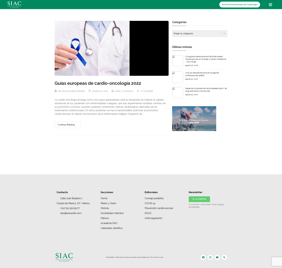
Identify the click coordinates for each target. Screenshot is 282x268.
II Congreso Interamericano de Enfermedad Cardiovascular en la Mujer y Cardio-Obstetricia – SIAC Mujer (205, 59)
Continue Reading (66, 125)
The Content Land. (157, 257)
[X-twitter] (224, 257)
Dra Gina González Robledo (71, 91)
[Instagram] (210, 257)
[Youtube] (217, 257)
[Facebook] (203, 257)
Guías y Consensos (124, 91)
